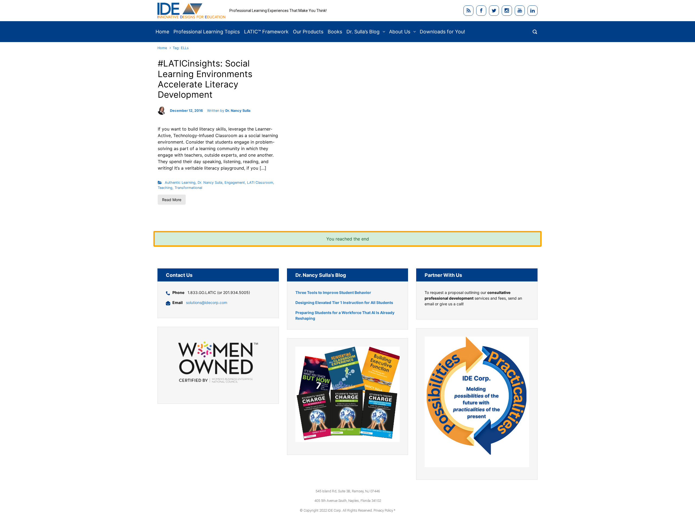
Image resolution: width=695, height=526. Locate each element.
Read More (171, 199)
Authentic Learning (180, 182)
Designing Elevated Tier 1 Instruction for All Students (344, 302)
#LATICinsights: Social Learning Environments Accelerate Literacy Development (205, 79)
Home (162, 48)
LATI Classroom (260, 182)
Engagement (235, 182)
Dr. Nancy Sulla (237, 111)
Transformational (188, 188)
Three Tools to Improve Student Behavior (333, 292)
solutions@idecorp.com (206, 302)
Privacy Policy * (384, 510)
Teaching (165, 188)
